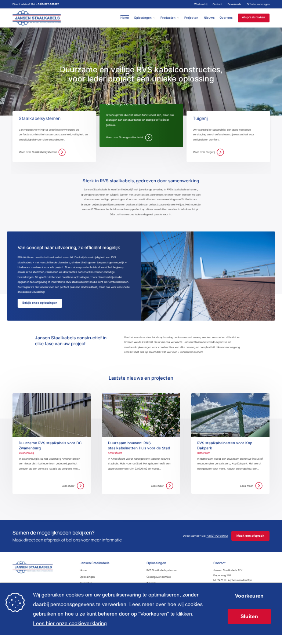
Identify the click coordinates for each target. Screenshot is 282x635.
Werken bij (200, 4)
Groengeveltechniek (159, 577)
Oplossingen (143, 17)
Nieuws (209, 17)
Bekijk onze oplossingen (39, 302)
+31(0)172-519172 (47, 4)
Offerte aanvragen (258, 4)
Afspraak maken (253, 17)
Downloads (234, 4)
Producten (168, 17)
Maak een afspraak (250, 535)
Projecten (191, 17)
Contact (218, 4)
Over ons (226, 17)
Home (124, 17)
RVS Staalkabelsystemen (162, 570)
